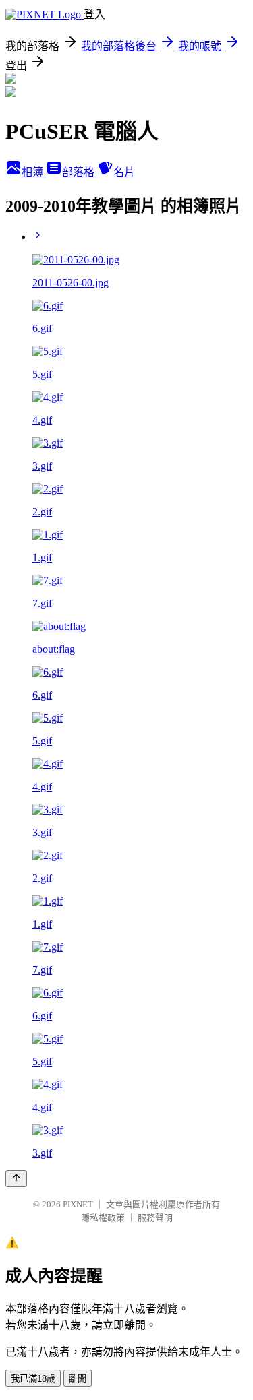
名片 (124, 172)
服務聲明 (155, 1218)
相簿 (34, 172)
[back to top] (16, 1178)
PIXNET (78, 1204)
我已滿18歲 (33, 1379)
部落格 (79, 172)
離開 (77, 1379)
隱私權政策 (103, 1218)
